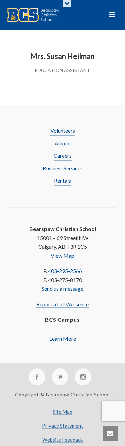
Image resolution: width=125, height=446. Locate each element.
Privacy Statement (62, 426)
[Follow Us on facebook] (37, 376)
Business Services (63, 168)
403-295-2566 (65, 271)
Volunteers (62, 130)
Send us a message (62, 288)
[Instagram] (83, 376)
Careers (63, 155)
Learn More (62, 338)
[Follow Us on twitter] (60, 376)
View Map (62, 255)
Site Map (62, 412)
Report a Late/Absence (62, 304)
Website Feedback (62, 440)
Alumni (63, 143)
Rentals (62, 180)
